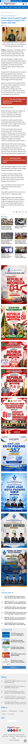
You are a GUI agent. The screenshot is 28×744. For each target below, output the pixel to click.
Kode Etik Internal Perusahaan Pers (16, 734)
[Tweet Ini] (17, 212)
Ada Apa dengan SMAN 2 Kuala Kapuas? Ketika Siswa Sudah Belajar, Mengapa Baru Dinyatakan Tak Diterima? (15, 613)
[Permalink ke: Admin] (2, 25)
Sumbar (4, 714)
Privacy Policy (5, 736)
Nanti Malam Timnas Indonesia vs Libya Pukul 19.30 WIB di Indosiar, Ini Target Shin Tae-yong (15, 703)
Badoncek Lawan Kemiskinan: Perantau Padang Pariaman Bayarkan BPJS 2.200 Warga (6, 256)
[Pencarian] (26, 4)
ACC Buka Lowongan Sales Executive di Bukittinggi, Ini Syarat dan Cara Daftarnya (17, 634)
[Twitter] (11, 730)
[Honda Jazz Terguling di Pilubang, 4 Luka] (21, 221)
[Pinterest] (14, 730)
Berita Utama (4, 15)
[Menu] (2, 4)
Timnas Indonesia (13, 711)
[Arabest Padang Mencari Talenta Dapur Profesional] (6, 655)
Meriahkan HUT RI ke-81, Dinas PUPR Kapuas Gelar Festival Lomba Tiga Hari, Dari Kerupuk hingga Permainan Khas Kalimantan (15, 608)
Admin (5, 25)
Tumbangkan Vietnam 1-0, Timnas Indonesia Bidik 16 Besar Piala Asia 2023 (14, 687)
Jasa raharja (11, 714)
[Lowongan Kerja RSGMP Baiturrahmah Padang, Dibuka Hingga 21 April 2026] (6, 641)
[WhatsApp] (20, 730)
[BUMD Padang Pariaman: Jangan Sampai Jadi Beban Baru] (21, 250)
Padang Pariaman (12, 15)
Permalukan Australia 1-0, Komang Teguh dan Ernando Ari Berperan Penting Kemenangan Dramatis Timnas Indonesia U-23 (15, 697)
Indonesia (4, 711)
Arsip (14, 738)
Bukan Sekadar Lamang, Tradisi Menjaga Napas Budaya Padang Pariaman (21, 242)
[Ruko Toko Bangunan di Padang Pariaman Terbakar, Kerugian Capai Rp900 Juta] (7, 235)
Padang (21, 711)
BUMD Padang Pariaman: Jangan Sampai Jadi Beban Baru (20, 256)
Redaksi (5, 734)
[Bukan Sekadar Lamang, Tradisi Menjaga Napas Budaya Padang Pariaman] (21, 235)
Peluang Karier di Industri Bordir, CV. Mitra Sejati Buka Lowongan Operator (17, 661)
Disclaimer (12, 736)
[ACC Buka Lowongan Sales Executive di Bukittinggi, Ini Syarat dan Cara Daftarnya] (6, 635)
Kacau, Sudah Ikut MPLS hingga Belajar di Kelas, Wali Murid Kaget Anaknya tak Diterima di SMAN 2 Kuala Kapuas (15, 597)
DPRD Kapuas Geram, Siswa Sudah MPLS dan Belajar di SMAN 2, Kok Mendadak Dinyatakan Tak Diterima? (15, 602)
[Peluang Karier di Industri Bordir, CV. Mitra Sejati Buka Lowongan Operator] (6, 662)
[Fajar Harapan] (10, 4)
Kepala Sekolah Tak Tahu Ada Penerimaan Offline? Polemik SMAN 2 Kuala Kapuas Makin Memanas (15, 624)
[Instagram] (17, 730)
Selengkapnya (13, 667)
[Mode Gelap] (23, 4)
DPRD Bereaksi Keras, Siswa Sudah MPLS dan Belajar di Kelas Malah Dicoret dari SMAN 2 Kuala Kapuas (15, 618)
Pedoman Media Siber (21, 736)
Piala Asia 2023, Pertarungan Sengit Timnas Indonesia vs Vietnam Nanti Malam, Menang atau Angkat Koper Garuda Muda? (14, 692)
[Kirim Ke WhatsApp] (26, 212)
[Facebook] (8, 730)
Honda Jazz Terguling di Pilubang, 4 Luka (20, 227)
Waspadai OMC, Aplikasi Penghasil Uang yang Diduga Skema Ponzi (15, 682)
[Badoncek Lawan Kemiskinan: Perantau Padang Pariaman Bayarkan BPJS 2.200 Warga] (7, 250)
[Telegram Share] (23, 212)
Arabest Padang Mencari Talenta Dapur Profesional (18, 654)
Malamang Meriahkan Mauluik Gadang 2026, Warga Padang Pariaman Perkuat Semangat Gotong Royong (7, 228)
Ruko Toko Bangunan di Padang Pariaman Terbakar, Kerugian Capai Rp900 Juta (7, 242)
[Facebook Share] (14, 212)
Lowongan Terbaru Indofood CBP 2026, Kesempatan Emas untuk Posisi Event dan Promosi (18, 648)
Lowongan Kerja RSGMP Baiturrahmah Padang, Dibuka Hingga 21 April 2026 (18, 641)
